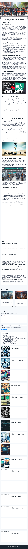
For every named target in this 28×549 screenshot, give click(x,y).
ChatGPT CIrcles (5, 24)
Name (2, 325)
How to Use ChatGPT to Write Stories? (17, 360)
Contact (13, 546)
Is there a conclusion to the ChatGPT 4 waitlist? (9, 343)
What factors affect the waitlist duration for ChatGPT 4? (10, 337)
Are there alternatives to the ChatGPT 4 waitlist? (9, 341)
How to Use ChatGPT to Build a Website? (17, 434)
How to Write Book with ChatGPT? (16, 385)
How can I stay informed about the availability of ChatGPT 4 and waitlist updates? (14, 338)
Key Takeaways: (5, 335)
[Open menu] (26, 1)
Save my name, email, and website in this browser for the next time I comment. (12, 327)
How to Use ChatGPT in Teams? (16, 496)
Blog (10, 546)
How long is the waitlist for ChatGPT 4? (8, 336)
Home (15, 546)
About (9, 546)
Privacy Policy (18, 546)
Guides (12, 347)
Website (20, 325)
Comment (3, 315)
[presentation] (7, 295)
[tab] (12, 306)
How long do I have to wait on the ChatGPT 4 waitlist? (10, 340)
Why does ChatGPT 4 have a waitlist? (8, 339)
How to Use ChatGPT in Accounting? (16, 471)
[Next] (26, 298)
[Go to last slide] (2, 298)
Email (11, 325)
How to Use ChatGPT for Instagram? (16, 459)
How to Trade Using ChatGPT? (15, 533)
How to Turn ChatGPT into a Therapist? (17, 508)
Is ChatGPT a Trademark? (15, 348)
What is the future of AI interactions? (8, 342)
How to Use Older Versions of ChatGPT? (17, 397)
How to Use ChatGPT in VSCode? (16, 422)
